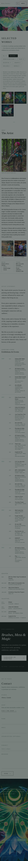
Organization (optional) (11, 736)
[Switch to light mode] (17, 3)
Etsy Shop (5, 832)
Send (7, 773)
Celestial (17, 819)
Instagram (5, 834)
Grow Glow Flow (19, 816)
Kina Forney (6, 3)
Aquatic (16, 822)
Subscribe (22, 839)
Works (3, 814)
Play (16, 825)
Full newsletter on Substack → (9, 842)
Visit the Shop (9, 710)
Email (4, 727)
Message (5, 754)
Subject (5, 745)
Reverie (16, 814)
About (3, 816)
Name (3, 718)
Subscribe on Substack (10, 658)
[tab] (5, 55)
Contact (3, 819)
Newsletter (4, 822)
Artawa (10, 602)
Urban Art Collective (13, 607)
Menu (23, 3)
